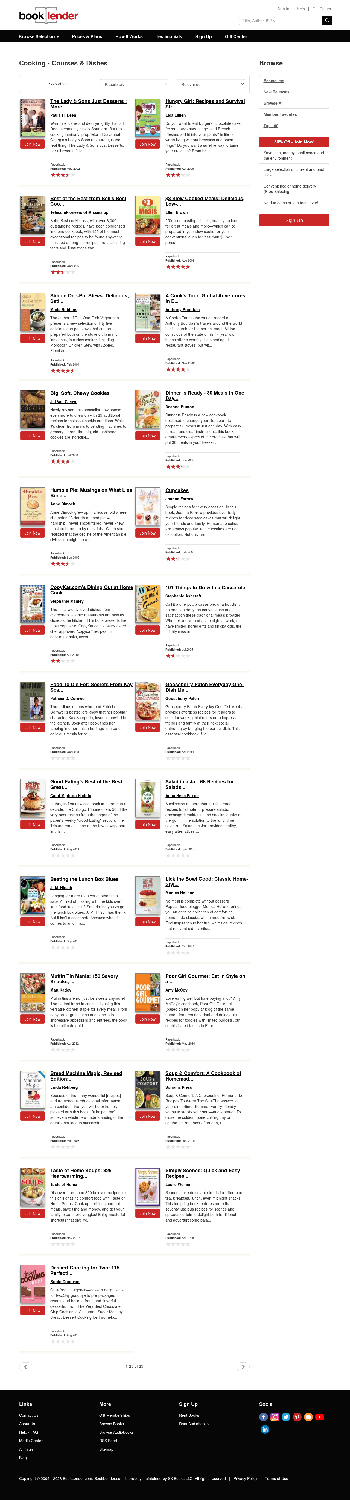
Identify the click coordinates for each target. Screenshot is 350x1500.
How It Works (129, 36)
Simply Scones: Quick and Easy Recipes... (202, 1173)
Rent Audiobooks (194, 1423)
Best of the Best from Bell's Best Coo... (88, 201)
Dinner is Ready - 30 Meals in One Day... (204, 395)
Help (301, 9)
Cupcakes (177, 490)
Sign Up (203, 36)
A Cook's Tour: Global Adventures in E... (205, 298)
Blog (23, 1457)
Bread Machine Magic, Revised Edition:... (86, 1076)
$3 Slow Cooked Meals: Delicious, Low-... (204, 201)
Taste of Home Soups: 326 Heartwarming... (81, 1173)
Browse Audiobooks (116, 1432)
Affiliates (26, 1449)
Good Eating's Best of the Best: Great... (87, 784)
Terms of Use (276, 1478)
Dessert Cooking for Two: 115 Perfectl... (84, 1270)
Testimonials (169, 36)
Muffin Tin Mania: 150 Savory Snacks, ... (84, 978)
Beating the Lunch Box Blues (84, 879)
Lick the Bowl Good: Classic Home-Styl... (206, 881)
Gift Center (322, 9)
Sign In (283, 9)
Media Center (31, 1440)
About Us (27, 1423)
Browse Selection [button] (37, 36)
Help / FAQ (28, 1432)
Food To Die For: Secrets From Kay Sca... (91, 687)
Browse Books (111, 1423)
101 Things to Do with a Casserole (205, 587)
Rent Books (189, 1415)
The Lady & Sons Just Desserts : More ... (88, 104)
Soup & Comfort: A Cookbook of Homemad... (203, 1076)
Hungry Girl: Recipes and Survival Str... (205, 104)
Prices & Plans (87, 36)
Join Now (32, 144)
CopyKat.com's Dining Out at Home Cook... (91, 590)
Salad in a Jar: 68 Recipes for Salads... (199, 784)
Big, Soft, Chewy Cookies (80, 393)
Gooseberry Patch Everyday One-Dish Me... (204, 687)
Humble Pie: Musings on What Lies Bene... (91, 492)
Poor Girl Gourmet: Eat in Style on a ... (205, 978)
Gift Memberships (114, 1415)
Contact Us (28, 1415)
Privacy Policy (245, 1478)
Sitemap (106, 1449)
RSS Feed (108, 1440)
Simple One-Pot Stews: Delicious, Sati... (89, 298)
